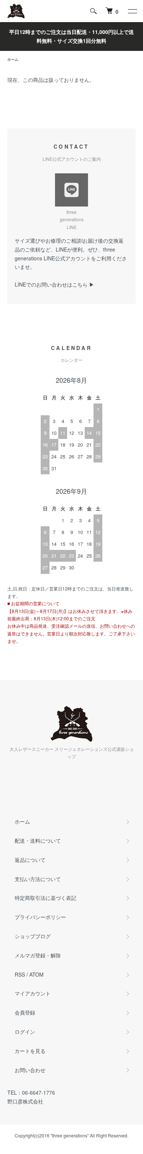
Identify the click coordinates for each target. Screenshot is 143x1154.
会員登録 (25, 1012)
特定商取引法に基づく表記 (45, 897)
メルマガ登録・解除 (38, 955)
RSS (20, 974)
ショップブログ (33, 936)
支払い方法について (38, 879)
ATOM (36, 974)
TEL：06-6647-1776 (31, 1092)
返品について (30, 859)
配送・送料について (38, 840)
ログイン (25, 1031)
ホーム (12, 59)
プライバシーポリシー (40, 917)
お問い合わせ (30, 1070)
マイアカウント (33, 993)
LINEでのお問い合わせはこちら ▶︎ (54, 284)
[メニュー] (132, 11)
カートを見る (30, 1050)
